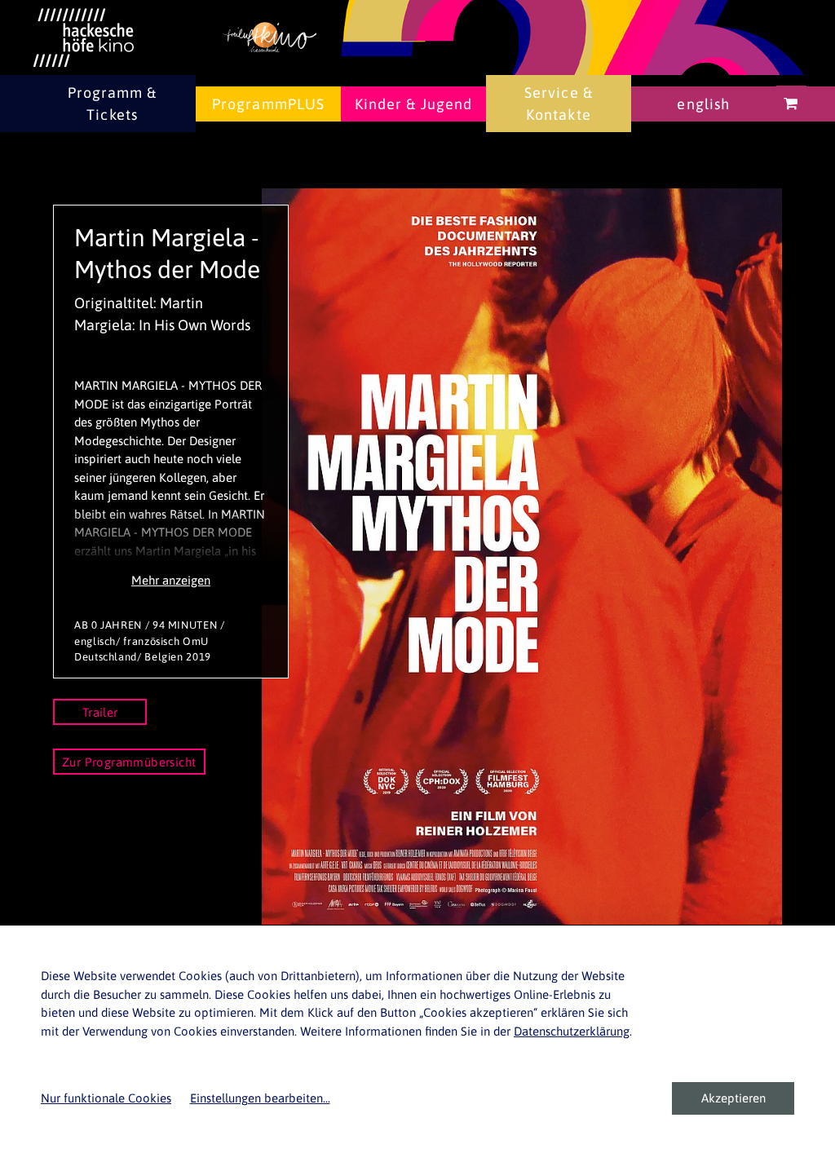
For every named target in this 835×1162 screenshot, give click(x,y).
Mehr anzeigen (170, 580)
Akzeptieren (733, 1098)
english (703, 104)
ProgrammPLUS (268, 104)
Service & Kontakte (558, 103)
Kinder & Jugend (414, 104)
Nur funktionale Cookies (106, 1098)
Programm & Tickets (112, 103)
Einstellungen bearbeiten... (260, 1098)
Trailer (100, 712)
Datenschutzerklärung (572, 1031)
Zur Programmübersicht (129, 762)
